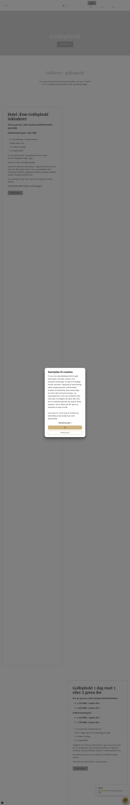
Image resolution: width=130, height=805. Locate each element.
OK (65, 427)
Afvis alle (65, 433)
